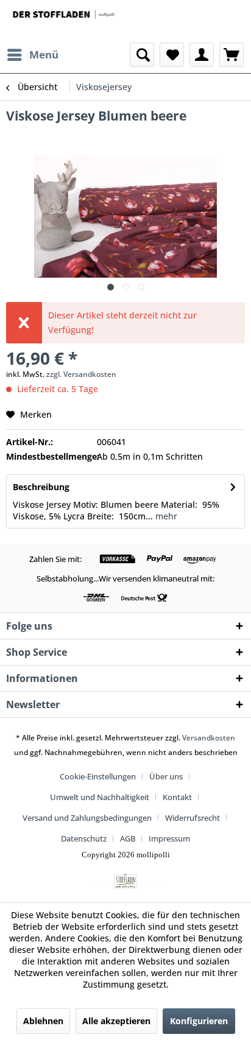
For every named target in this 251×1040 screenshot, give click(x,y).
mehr (165, 516)
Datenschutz (84, 838)
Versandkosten (208, 738)
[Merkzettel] (172, 55)
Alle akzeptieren (116, 1021)
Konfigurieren (199, 1021)
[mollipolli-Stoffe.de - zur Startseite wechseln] (64, 21)
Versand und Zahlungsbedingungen (87, 817)
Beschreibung (41, 487)
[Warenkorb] (231, 55)
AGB (127, 838)
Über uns (166, 776)
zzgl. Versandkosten (81, 374)
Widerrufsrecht (192, 817)
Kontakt (177, 797)
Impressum (169, 838)
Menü (43, 54)
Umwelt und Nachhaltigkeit (99, 797)
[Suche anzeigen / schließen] (142, 55)
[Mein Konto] (201, 55)
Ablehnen (43, 1021)
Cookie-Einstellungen (98, 776)
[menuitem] (32, 55)
